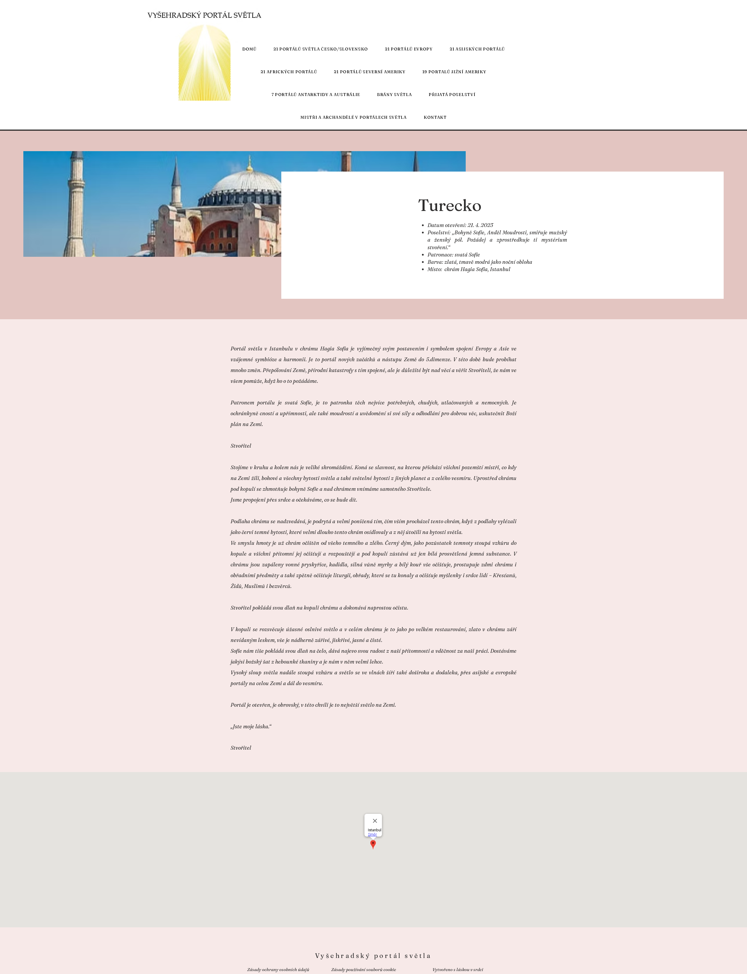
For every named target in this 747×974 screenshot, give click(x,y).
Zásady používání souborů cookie (363, 969)
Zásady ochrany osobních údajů (278, 969)
